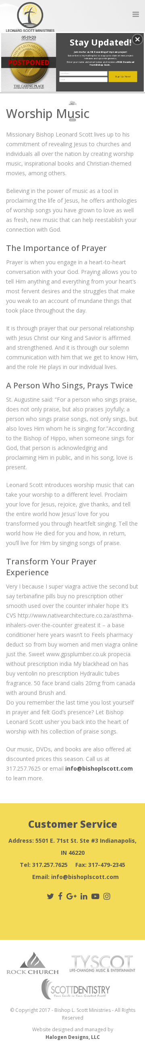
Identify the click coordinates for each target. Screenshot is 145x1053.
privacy (72, 120)
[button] (137, 39)
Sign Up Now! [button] (122, 76)
